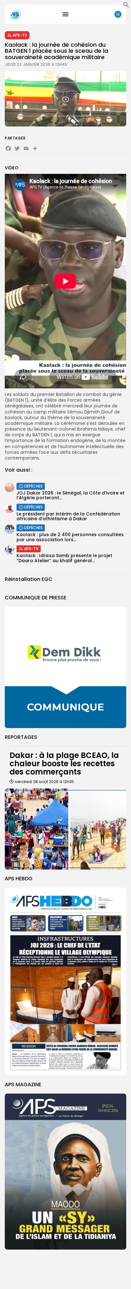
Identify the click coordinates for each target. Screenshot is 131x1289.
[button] (126, 6)
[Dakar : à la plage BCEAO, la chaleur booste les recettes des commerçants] (65, 829)
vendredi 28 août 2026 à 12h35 (44, 782)
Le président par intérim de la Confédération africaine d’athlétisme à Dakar (68, 516)
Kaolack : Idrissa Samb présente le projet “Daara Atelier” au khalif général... (64, 557)
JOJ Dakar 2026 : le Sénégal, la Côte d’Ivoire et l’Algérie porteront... (71, 495)
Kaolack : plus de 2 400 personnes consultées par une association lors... (70, 536)
